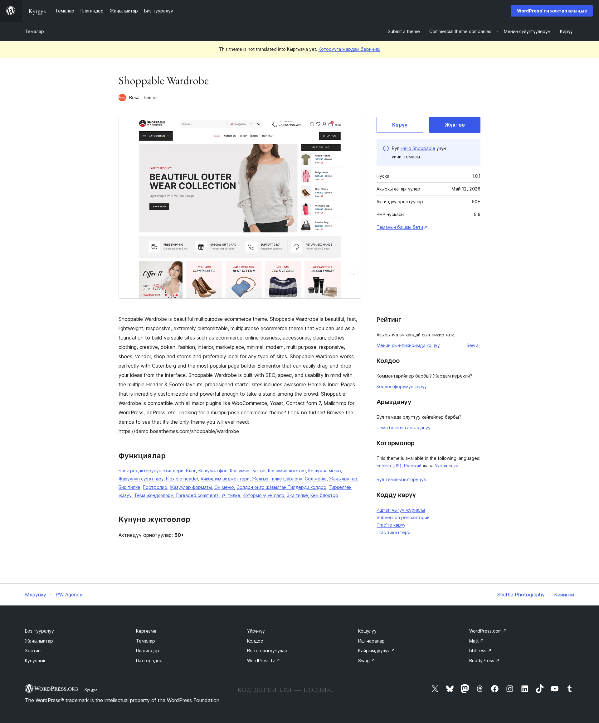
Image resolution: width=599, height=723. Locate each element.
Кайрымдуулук (376, 650)
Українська (446, 465)
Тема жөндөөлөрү (153, 495)
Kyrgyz (91, 689)
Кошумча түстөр (247, 470)
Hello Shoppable (418, 148)
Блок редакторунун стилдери (151, 470)
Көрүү (399, 125)
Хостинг (33, 650)
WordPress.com (488, 631)
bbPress (480, 650)
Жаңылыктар (343, 478)
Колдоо (255, 640)
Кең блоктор (324, 495)
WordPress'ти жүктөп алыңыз (552, 10)
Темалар (34, 31)
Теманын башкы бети (400, 227)
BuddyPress (484, 660)
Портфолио (155, 487)
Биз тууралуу (39, 631)
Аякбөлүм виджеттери (225, 478)
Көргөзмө (146, 631)
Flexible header (182, 478)
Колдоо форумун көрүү (401, 386)
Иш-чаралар (371, 640)
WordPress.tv (263, 660)
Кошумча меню (324, 470)
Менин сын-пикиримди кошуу (408, 345)
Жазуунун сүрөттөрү (141, 478)
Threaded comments (197, 495)
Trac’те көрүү (391, 525)
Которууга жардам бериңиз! (349, 49)
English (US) (389, 465)
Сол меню (316, 478)
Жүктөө (455, 125)
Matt (476, 640)
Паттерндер (149, 660)
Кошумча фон (212, 470)
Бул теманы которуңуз (401, 479)
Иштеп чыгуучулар (267, 650)
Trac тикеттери (393, 532)
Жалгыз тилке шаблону (277, 478)
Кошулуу (367, 631)
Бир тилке (129, 487)
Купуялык (35, 660)
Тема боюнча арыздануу (404, 427)
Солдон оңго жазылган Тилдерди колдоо (281, 487)
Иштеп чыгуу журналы (401, 510)
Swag (366, 660)
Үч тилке (230, 495)
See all (473, 345)
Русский (412, 465)
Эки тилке (297, 495)
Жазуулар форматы (191, 487)
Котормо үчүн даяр (263, 495)
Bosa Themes (143, 97)
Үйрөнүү (256, 631)
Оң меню (224, 487)
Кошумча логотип (287, 470)
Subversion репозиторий (403, 517)
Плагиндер (147, 650)
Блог (191, 470)
